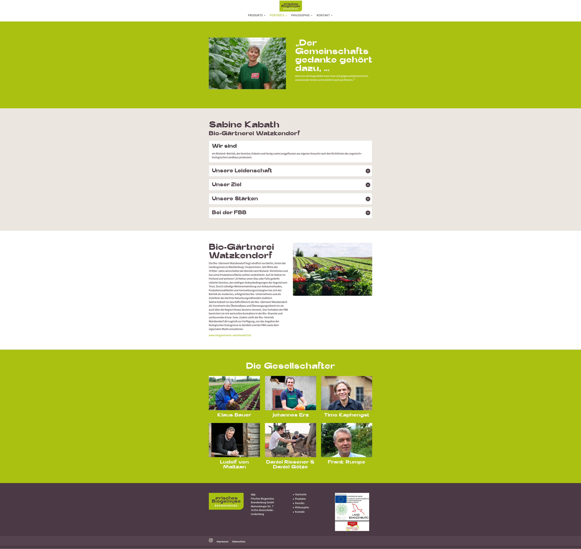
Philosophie (300, 15)
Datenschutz (238, 541)
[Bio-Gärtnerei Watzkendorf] (332, 294)
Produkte (255, 15)
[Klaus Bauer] (247, 88)
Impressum (222, 541)
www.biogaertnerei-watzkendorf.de (230, 335)
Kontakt (323, 15)
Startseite (301, 494)
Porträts (277, 15)
